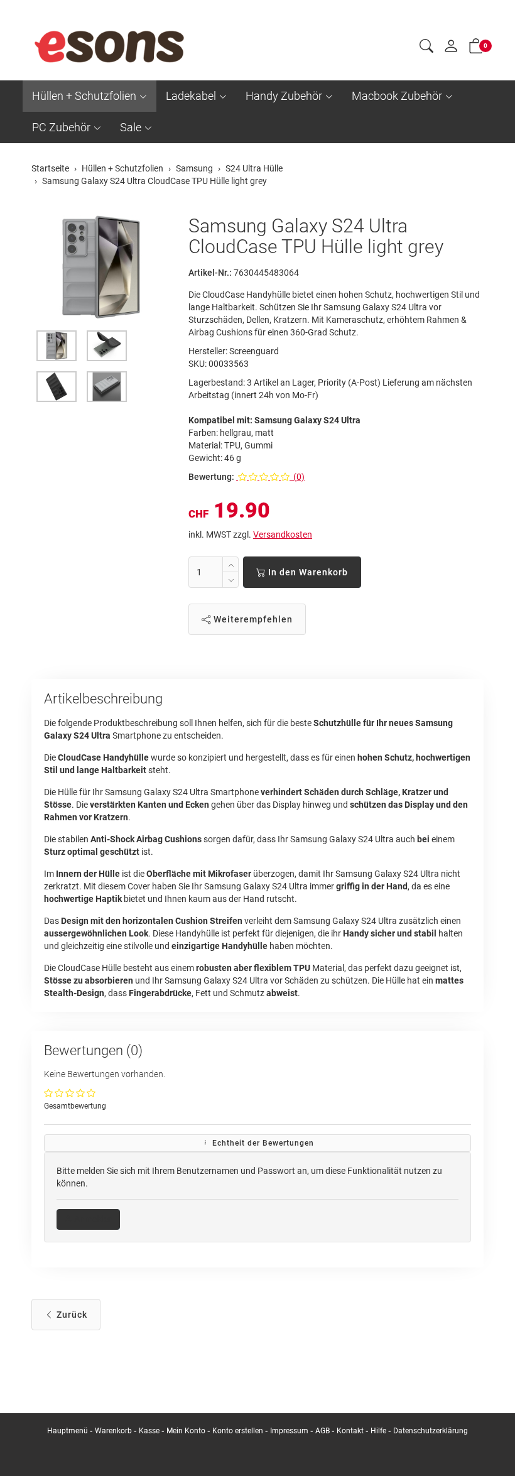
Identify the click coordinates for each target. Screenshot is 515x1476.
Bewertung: (211, 477)
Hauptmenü (67, 1430)
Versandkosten (282, 534)
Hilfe (378, 1430)
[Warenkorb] (476, 48)
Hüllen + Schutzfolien (84, 95)
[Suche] (426, 48)
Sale (130, 127)
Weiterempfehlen (252, 619)
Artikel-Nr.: (210, 273)
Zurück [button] (70, 1315)
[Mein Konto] (451, 49)
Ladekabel (191, 95)
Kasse (149, 1430)
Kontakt (350, 1430)
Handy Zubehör (284, 95)
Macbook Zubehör (397, 95)
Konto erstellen (237, 1430)
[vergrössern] (100, 267)
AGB (322, 1430)
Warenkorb (114, 1430)
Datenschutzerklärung (430, 1430)
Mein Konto (185, 1430)
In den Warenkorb (307, 572)
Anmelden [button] (92, 1219)
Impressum (289, 1430)
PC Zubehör (61, 127)
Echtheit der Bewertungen (262, 1143)
